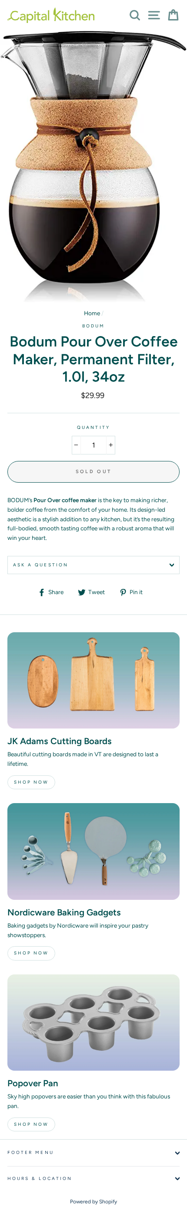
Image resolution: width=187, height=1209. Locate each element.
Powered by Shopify (93, 1202)
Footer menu (30, 1152)
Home (92, 313)
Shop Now (31, 782)
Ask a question (40, 565)
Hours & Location (39, 1178)
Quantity (93, 427)
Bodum (93, 326)
